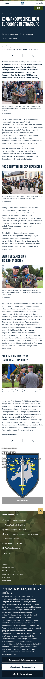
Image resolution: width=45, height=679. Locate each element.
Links (4, 553)
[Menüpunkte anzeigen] (8, 46)
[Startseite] (3, 46)
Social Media (8, 514)
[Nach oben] (40, 511)
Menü (6, 3)
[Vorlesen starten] (12, 55)
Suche (38, 3)
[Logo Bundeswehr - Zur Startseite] (22, 3)
